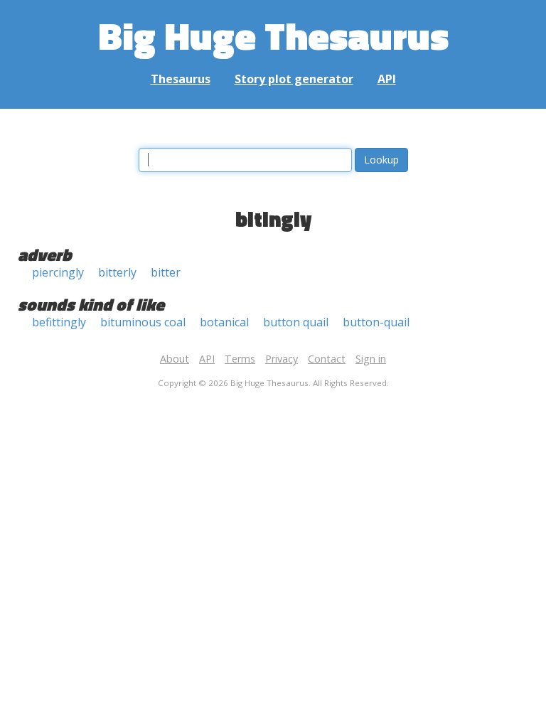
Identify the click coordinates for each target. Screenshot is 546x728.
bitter (166, 272)
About (174, 358)
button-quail (376, 322)
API (387, 79)
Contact (327, 358)
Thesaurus (180, 79)
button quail (295, 322)
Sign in (370, 358)
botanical (224, 322)
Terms (240, 358)
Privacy (281, 358)
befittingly (59, 322)
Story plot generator (294, 79)
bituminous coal (143, 322)
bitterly (117, 272)
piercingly (58, 272)
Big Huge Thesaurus (273, 35)
